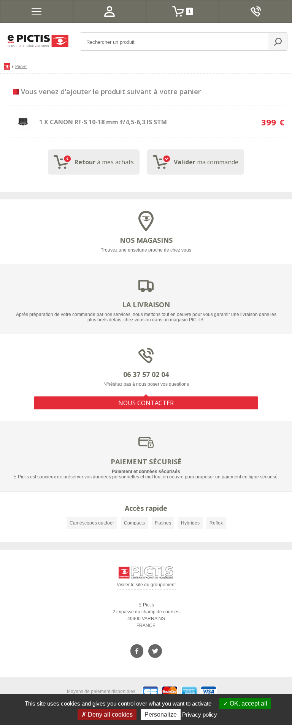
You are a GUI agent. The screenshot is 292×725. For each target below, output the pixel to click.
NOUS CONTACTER (146, 403)
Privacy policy (199, 714)
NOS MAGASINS (146, 240)
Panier (21, 66)
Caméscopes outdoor (92, 523)
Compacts (134, 523)
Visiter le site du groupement (146, 586)
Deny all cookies (109, 714)
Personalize (160, 714)
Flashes (163, 523)
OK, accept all (247, 703)
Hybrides (190, 523)
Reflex (216, 523)
